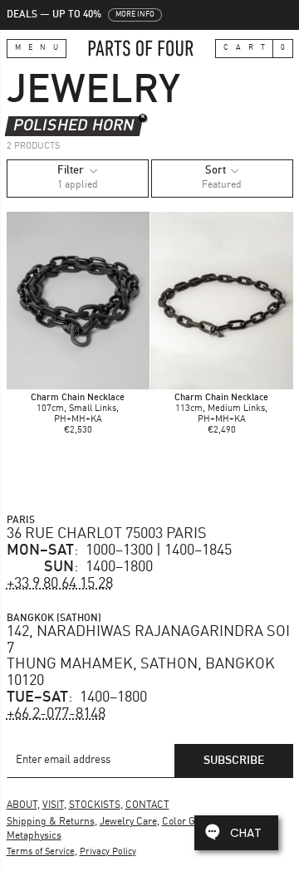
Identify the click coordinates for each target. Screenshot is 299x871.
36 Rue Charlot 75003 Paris (107, 533)
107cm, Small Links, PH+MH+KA (78, 409)
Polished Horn (74, 126)
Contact (147, 805)
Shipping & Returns (51, 822)
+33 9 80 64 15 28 (60, 583)
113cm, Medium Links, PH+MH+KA (221, 409)
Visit (53, 805)
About (22, 805)
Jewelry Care (128, 822)
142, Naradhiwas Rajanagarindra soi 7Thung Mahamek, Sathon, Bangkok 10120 (148, 656)
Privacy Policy (108, 852)
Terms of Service (41, 852)
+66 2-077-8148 (56, 714)
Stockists (94, 805)
